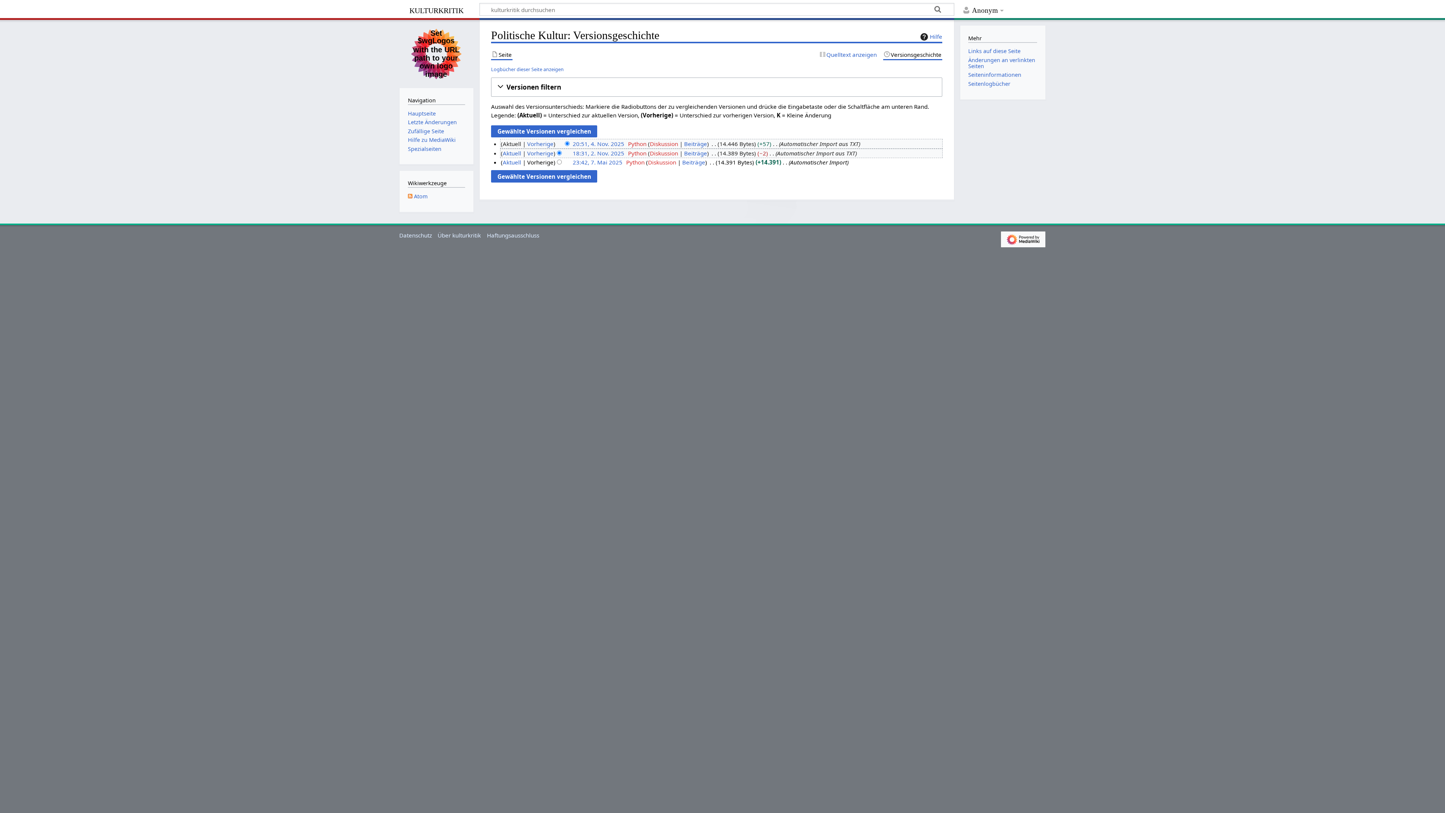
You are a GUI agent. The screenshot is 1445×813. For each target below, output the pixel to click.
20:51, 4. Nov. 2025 (598, 144)
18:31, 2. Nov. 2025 (598, 153)
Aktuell (512, 153)
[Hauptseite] (436, 53)
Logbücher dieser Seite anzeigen (527, 69)
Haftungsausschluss (513, 235)
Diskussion (664, 144)
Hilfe (936, 36)
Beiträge (695, 144)
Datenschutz (415, 235)
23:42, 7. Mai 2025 (597, 162)
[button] (716, 87)
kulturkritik (436, 9)
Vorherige (540, 144)
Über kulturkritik (459, 235)
